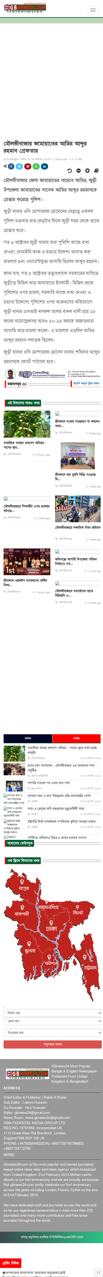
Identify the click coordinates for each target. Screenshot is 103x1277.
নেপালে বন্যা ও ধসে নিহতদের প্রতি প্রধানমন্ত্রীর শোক (59, 796)
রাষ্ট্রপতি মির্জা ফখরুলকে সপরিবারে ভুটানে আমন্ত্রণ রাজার (62, 821)
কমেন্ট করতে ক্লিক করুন (86, 383)
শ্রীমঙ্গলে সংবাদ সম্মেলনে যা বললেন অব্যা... (77, 423)
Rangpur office (18, 159)
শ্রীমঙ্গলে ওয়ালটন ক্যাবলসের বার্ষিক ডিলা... (25, 582)
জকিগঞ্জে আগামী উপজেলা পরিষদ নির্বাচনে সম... (76, 561)
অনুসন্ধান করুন (53, 1044)
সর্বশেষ (28, 738)
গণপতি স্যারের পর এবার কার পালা (49, 783)
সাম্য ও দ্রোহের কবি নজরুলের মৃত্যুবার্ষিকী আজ (56, 809)
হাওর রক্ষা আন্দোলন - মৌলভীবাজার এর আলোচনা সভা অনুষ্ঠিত (61, 768)
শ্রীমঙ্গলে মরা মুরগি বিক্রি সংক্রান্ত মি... (75, 476)
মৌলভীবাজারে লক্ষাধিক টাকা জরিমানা (78, 527)
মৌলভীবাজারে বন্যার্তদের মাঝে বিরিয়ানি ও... (74, 593)
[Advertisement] (51, 79)
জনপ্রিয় (76, 738)
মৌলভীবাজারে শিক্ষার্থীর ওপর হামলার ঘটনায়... (27, 508)
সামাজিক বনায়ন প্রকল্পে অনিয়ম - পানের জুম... (25, 445)
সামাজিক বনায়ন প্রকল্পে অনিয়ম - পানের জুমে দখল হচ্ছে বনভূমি (62, 750)
